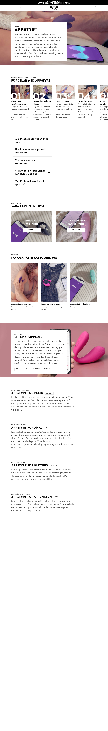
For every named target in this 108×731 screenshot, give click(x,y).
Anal (26, 369)
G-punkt (47, 369)
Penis (18, 369)
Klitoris (36, 369)
